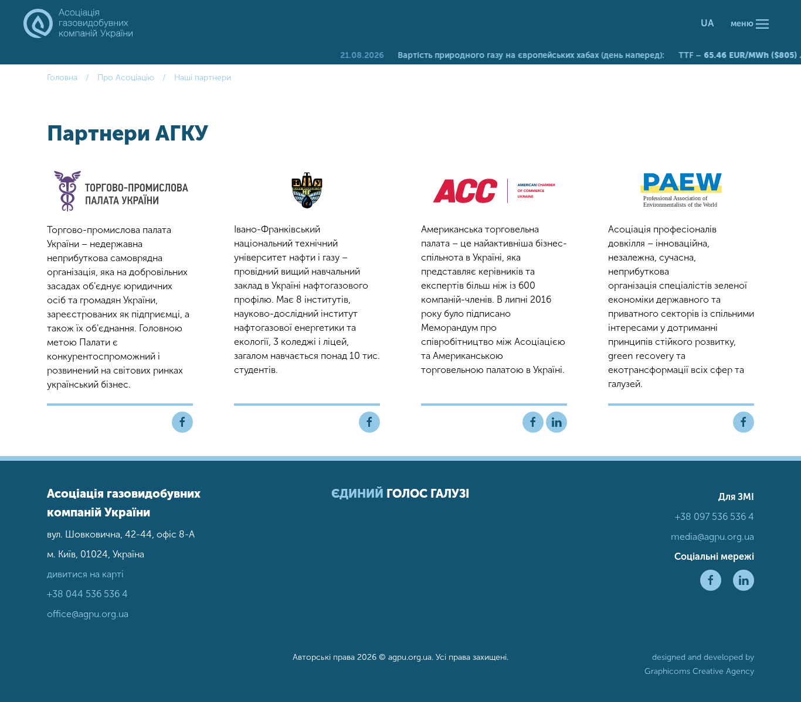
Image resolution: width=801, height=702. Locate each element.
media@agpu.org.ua (712, 536)
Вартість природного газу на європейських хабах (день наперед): (519, 55)
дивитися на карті (85, 574)
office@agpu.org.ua (87, 613)
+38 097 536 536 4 (714, 516)
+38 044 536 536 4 (87, 594)
